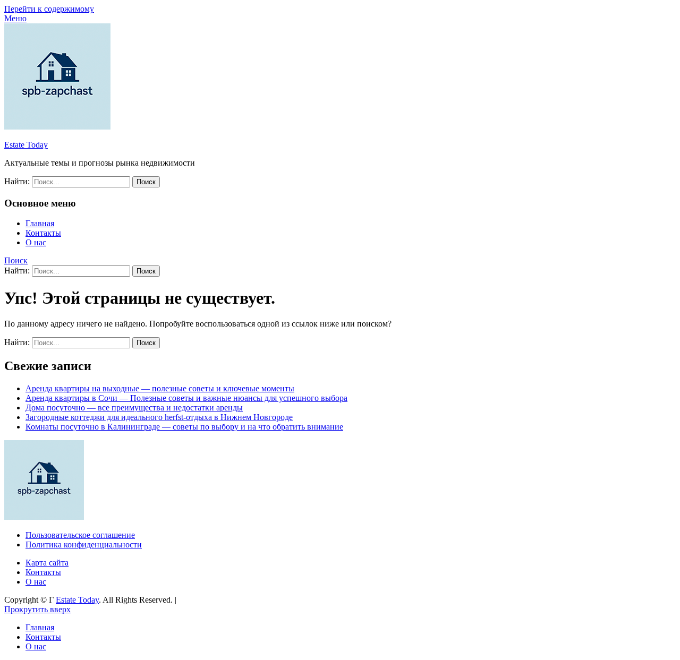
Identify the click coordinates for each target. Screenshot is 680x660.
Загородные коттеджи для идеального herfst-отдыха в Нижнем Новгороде (159, 417)
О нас (36, 242)
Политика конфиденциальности (84, 544)
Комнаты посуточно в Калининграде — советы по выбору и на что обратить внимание (184, 426)
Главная (40, 223)
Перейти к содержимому (49, 8)
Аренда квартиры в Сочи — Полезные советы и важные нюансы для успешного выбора (186, 397)
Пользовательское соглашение (80, 534)
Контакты (43, 232)
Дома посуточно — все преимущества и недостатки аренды (134, 407)
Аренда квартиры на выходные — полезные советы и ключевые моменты (160, 388)
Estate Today (26, 144)
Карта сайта (47, 562)
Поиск (16, 260)
